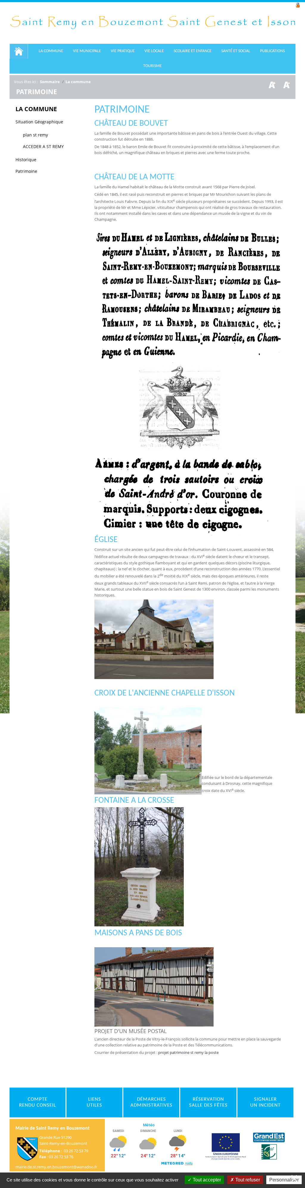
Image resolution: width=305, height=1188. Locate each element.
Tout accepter (206, 1179)
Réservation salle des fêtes (208, 1102)
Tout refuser (247, 1179)
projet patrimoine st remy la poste (188, 1052)
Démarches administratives (151, 1102)
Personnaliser (284, 1179)
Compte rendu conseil (37, 1102)
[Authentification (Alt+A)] (298, 4)
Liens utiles (94, 1102)
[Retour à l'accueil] (152, 42)
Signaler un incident (265, 1102)
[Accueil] (19, 51)
